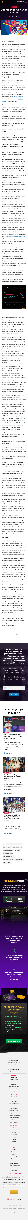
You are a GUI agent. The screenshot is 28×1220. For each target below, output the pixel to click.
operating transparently (14, 672)
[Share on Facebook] (16, 634)
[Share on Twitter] (14, 634)
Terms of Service (10, 1213)
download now (14, 1041)
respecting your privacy (12, 670)
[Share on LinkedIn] (11, 634)
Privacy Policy (18, 1213)
